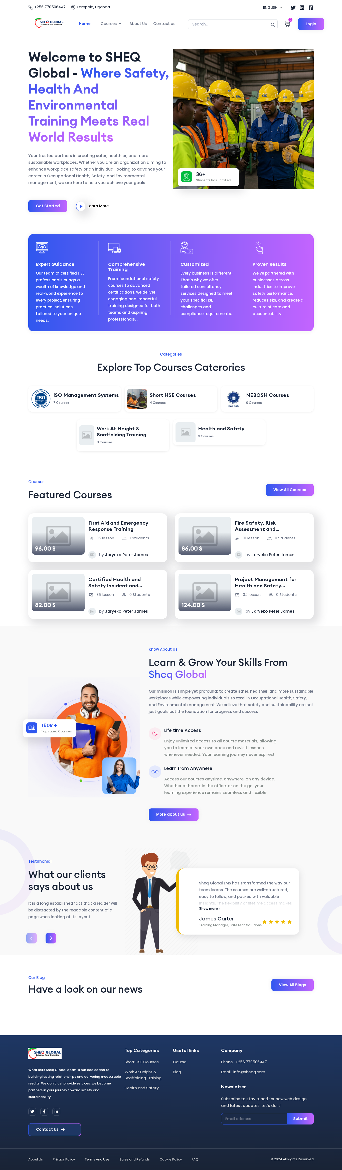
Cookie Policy (171, 1159)
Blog (177, 1071)
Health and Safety (142, 1087)
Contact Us (48, 1129)
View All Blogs (292, 984)
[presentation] (31, 938)
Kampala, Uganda (93, 7)
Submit (300, 1118)
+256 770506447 (49, 7)
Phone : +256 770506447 (244, 1061)
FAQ (195, 1159)
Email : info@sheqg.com (243, 1071)
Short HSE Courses (142, 1061)
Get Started (48, 206)
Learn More (98, 206)
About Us (138, 23)
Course (180, 1061)
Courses (109, 23)
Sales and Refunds (134, 1159)
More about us (171, 814)
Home (85, 23)
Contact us (164, 23)
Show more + (210, 908)
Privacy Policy (64, 1159)
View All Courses (289, 489)
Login (311, 24)
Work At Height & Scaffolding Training (143, 1074)
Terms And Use (97, 1159)
